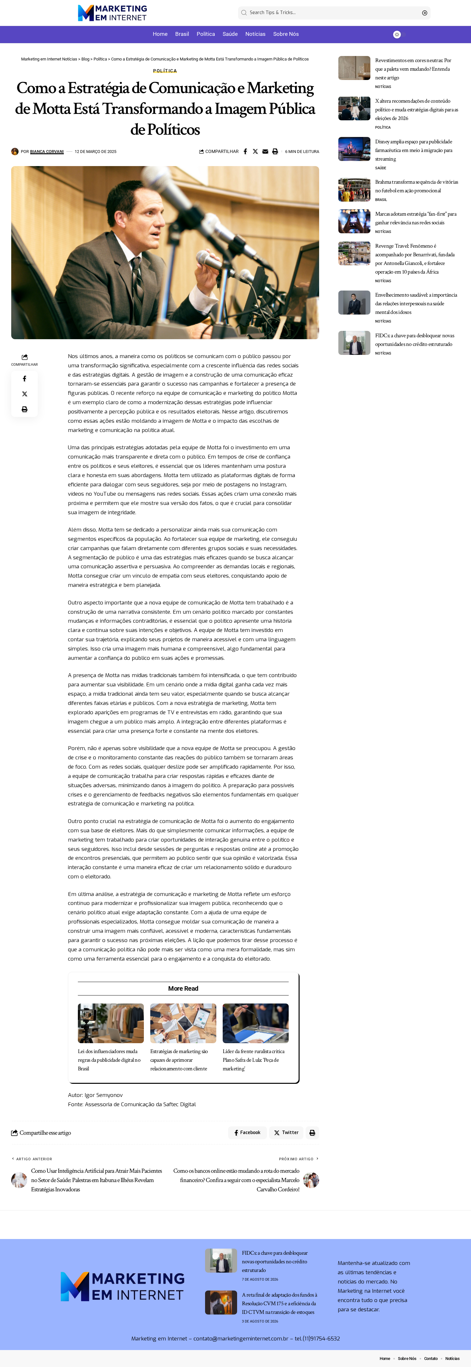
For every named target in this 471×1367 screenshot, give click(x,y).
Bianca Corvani (47, 151)
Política (165, 70)
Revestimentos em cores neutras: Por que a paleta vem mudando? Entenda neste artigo (413, 69)
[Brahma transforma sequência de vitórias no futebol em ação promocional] (354, 190)
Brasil (381, 200)
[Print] (275, 151)
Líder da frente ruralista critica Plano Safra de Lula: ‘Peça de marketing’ (253, 1060)
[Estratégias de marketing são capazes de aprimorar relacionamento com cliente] (183, 1023)
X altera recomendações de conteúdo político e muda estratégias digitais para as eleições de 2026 (416, 109)
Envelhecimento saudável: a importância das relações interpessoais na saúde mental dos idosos (416, 303)
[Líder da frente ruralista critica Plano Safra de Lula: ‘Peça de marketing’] (256, 1023)
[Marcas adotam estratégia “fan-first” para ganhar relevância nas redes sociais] (354, 221)
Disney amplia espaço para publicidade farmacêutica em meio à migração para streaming (413, 150)
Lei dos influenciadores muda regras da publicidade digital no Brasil (109, 1060)
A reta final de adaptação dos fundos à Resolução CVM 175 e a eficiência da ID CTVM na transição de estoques (279, 1303)
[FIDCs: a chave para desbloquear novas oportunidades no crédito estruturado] (354, 343)
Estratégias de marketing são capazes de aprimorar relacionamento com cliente (179, 1060)
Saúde (380, 168)
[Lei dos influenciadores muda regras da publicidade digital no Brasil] (111, 1023)
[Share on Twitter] (255, 151)
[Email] (265, 151)
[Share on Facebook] (245, 151)
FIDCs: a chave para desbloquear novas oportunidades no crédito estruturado (275, 1261)
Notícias (383, 87)
